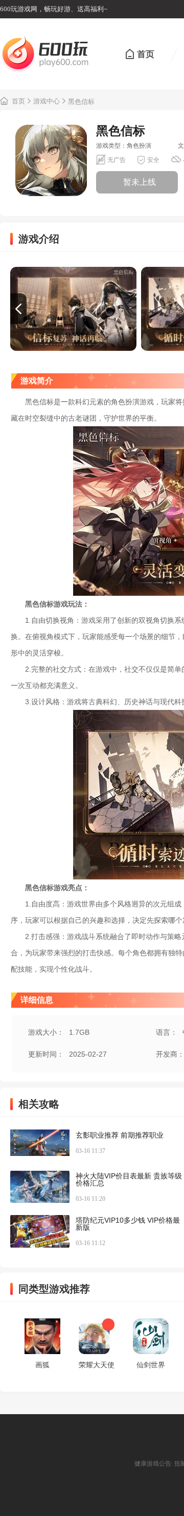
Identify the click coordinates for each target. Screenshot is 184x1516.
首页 (145, 54)
